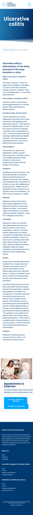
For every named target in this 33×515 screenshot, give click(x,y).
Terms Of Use (21, 503)
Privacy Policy (12, 503)
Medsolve (19, 505)
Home (5, 50)
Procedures (5, 459)
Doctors (4, 470)
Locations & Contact (7, 475)
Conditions (12, 50)
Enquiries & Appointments (9, 472)
